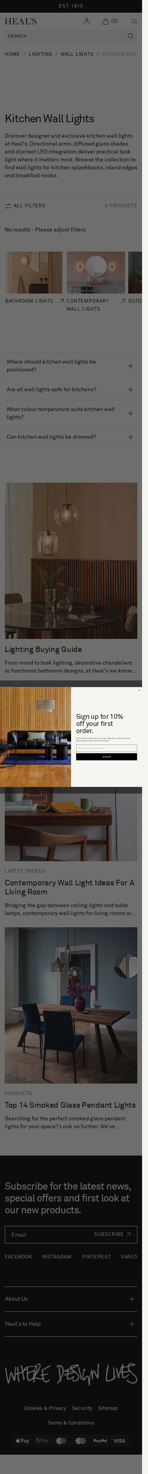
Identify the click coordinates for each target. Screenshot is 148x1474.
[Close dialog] (139, 690)
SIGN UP (107, 757)
